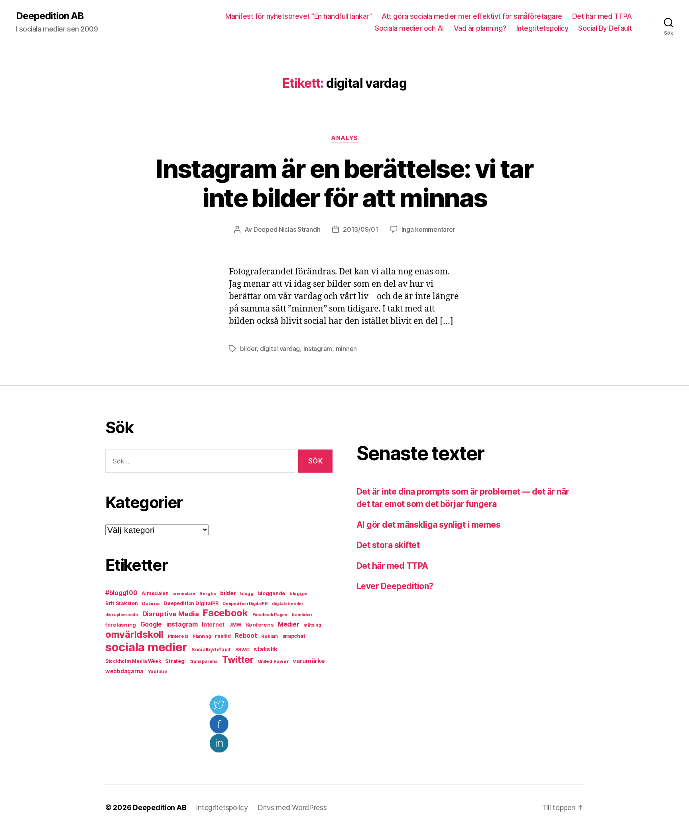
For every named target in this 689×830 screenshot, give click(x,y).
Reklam (269, 636)
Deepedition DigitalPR (190, 603)
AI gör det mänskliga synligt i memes (428, 525)
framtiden (302, 614)
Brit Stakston (121, 603)
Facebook (225, 613)
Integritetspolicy (542, 28)
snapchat (293, 636)
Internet (213, 624)
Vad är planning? (480, 28)
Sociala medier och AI (409, 28)
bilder (248, 349)
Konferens (260, 624)
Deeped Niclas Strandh (287, 229)
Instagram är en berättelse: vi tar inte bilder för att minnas (344, 183)
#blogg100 (121, 593)
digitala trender (287, 603)
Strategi (175, 661)
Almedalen (155, 593)
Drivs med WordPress (292, 807)
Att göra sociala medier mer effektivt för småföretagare (472, 16)
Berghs (207, 593)
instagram (318, 349)
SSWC (242, 650)
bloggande (271, 593)
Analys (344, 138)
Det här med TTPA (602, 16)
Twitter (238, 659)
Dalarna (150, 603)
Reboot (246, 635)
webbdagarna (124, 671)
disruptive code (121, 614)
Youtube (157, 671)
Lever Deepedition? (394, 586)
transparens (204, 661)
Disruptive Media (170, 614)
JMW (235, 625)
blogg (247, 593)
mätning (312, 625)
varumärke (309, 660)
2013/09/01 (360, 229)
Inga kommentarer (428, 229)
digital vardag (280, 349)
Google (151, 624)
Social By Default (605, 28)
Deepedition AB (50, 16)
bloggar (298, 593)
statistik (266, 649)
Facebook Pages (269, 614)
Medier (288, 624)
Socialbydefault (211, 650)
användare (184, 593)
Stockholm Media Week (133, 661)
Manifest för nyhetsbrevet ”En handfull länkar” (298, 16)
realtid (222, 636)
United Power (273, 661)
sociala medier (146, 647)
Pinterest (178, 636)
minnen (346, 349)
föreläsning (120, 624)
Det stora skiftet (387, 545)
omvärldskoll (134, 634)
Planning (202, 636)
